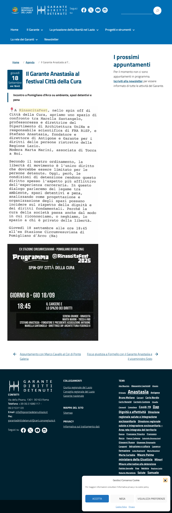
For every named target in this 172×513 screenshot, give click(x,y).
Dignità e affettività (132, 411)
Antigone (155, 392)
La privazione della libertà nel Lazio (72, 29)
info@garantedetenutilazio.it (32, 412)
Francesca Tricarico (135, 434)
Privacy (132, 506)
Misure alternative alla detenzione (137, 464)
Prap (137, 468)
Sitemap (68, 413)
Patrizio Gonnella (126, 468)
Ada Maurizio (124, 386)
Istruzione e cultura (139, 446)
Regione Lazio (156, 468)
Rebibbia (145, 468)
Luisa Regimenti (138, 450)
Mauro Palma (145, 455)
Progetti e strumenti (118, 29)
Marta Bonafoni (153, 450)
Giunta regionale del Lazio (77, 387)
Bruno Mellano (127, 397)
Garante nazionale (73, 396)
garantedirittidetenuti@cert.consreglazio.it (31, 420)
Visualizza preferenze (151, 499)
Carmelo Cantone (142, 401)
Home (14, 29)
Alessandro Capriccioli (140, 386)
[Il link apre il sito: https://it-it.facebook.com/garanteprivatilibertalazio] (84, 10)
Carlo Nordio (152, 397)
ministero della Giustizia (136, 459)
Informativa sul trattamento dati (81, 426)
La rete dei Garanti (22, 39)
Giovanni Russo (127, 442)
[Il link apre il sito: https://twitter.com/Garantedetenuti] (91, 10)
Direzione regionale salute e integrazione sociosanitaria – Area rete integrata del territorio (141, 425)
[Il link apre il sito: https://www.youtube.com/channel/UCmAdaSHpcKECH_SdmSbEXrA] (98, 10)
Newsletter (51, 39)
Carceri (140, 397)
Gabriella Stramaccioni (151, 438)
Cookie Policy (121, 506)
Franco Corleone (133, 438)
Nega (122, 499)
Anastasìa (138, 391)
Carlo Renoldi (125, 401)
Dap (156, 406)
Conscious (132, 407)
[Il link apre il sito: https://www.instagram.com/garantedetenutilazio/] (105, 10)
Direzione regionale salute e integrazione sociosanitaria (139, 416)
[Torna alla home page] (52, 10)
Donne (121, 434)
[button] (165, 480)
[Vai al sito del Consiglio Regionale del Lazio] (22, 10)
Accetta (97, 499)
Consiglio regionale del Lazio (79, 392)
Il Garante (33, 29)
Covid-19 (145, 407)
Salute (141, 472)
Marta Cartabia (127, 455)
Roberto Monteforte (127, 472)
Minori (158, 459)
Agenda (30, 62)
